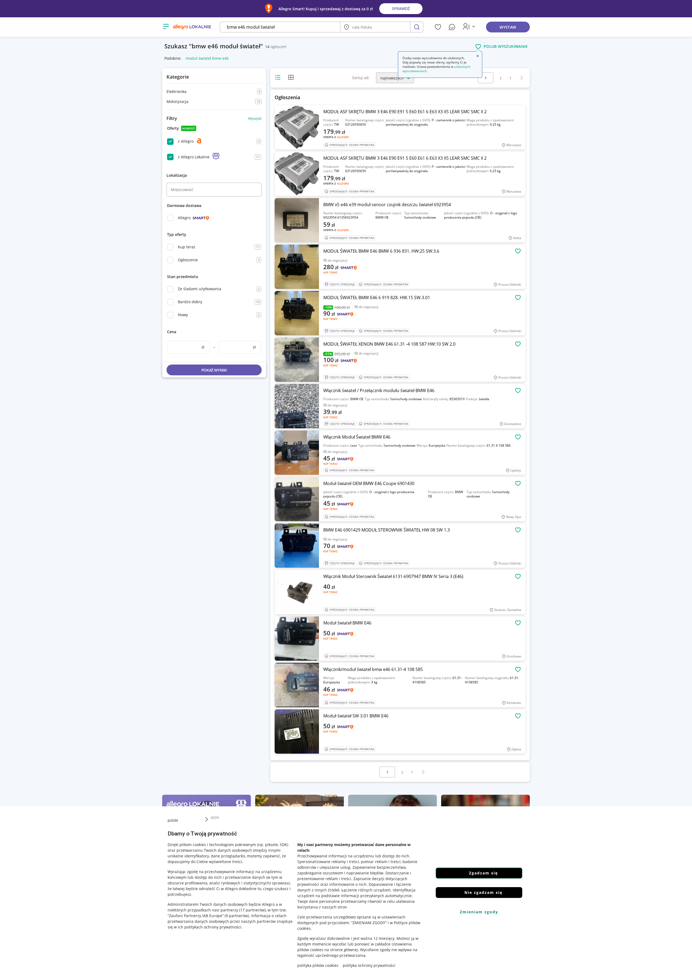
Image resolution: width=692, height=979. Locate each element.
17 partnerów (252, 910)
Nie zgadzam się (483, 892)
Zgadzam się (483, 873)
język (215, 817)
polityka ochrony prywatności (369, 965)
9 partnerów (237, 915)
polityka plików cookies (317, 965)
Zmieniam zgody (479, 911)
